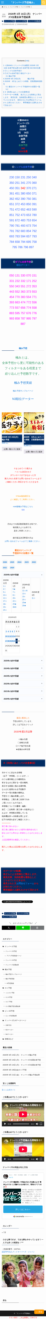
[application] (23, 1114)
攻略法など (9, 1039)
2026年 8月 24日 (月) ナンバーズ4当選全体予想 (22, 1060)
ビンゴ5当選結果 (11, 1016)
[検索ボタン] (43, 2)
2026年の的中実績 (11, 575)
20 (12, 641)
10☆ (5, 595)
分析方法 (8, 1025)
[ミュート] (37, 1124)
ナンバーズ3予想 (21, 21)
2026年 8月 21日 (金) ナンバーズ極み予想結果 (21, 1075)
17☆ (5, 601)
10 (6, 636)
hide (27, 61)
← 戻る (39, 1312)
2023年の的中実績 (11, 676)
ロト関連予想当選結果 (13, 1006)
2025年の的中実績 (11, 661)
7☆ (14, 592)
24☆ (5, 610)
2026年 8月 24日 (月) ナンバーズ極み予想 (19, 1055)
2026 (5, 562)
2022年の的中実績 (11, 684)
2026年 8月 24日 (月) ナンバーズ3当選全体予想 (22, 1065)
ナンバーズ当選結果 (34, 21)
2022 (34, 562)
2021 (5, 568)
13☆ (24, 594)
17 (6, 641)
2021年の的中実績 (11, 691)
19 (10, 641)
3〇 (4, 589)
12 (10, 636)
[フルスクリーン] (41, 1124)
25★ (24, 602)
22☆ (14, 601)
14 (14, 636)
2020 (12, 568)
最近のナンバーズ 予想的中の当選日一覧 (23, 87)
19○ (4, 607)
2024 (19, 562)
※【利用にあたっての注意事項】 (16, 92)
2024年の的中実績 (11, 668)
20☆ (24, 599)
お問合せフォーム (25, 883)
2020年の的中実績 (11, 699)
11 (8, 636)
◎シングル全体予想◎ (12, 71)
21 (14, 641)
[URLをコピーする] (37, 928)
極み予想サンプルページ (23, 391)
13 (12, 636)
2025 (12, 562)
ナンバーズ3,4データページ (15, 1020)
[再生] (5, 1124)
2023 (27, 562)
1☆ (4, 586)
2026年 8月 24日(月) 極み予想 (18, 79)
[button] (9, 928)
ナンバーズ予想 (9, 21)
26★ (24, 605)
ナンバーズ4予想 (11, 960)
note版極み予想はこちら (23, 506)
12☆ (5, 598)
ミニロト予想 (10, 993)
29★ (14, 604)
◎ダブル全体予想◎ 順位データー (17, 73)
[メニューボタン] (2, 2)
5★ (14, 589)
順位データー (23, 265)
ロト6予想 (9, 997)
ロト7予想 (9, 1002)
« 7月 (4, 1232)
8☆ (14, 595)
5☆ (4, 592)
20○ (14, 598)
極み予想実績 (10, 979)
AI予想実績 (10, 983)
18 (8, 641)
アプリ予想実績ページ (14, 956)
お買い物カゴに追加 (12, 449)
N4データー (9, 1034)
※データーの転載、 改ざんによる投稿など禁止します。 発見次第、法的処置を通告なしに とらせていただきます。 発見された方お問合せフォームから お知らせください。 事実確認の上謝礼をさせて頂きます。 (22, 100)
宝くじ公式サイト (9, 1090)
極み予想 (11, 76)
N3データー (9, 1030)
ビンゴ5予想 (9, 1011)
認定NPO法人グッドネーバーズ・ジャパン (18, 1252)
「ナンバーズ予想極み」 (23, 2)
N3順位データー (23, 399)
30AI (14, 607)
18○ (4, 604)
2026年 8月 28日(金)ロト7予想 (14, 1070)
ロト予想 (8, 988)
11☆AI (24, 591)
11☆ (33, 598)
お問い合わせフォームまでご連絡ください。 (23, 541)
